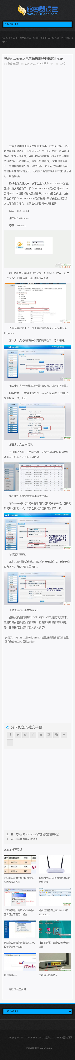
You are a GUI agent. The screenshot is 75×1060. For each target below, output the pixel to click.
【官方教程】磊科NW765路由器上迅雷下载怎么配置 (19, 912)
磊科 (24, 641)
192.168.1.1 (45, 1048)
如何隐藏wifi (10, 975)
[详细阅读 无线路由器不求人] (55, 963)
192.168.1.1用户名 (23, 637)
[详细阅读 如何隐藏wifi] (20, 963)
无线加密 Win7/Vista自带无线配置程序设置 (37, 834)
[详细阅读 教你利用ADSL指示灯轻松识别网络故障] (55, 865)
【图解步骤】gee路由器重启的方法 (54, 945)
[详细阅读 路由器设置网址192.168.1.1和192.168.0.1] (55, 898)
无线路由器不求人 (48, 975)
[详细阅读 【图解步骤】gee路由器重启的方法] (55, 931)
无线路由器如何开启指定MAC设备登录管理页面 (19, 945)
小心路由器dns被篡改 (26, 839)
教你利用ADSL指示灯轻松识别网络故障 (54, 880)
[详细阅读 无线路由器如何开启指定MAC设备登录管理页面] (20, 931)
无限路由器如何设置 (57, 637)
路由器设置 (25, 38)
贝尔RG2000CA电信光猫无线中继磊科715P (33, 58)
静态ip (31, 641)
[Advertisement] (37, 103)
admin (8, 849)
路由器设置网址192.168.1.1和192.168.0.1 (53, 912)
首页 (15, 38)
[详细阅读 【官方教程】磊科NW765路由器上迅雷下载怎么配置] (20, 898)
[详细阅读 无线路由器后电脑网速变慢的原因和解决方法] (20, 865)
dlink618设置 (39, 637)
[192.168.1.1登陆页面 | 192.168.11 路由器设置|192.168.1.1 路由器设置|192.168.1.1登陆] (37, 11)
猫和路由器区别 (13, 641)
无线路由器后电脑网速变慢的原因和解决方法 (19, 880)
